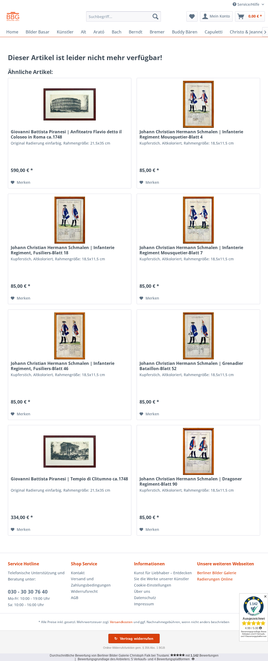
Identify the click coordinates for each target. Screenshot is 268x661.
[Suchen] (155, 16)
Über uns (142, 591)
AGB (74, 597)
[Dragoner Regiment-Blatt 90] (198, 451)
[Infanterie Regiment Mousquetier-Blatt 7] (198, 220)
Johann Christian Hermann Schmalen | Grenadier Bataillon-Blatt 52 (191, 366)
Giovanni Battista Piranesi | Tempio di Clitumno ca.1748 (69, 479)
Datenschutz (145, 597)
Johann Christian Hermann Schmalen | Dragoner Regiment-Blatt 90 (190, 481)
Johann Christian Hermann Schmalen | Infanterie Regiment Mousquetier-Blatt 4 (191, 134)
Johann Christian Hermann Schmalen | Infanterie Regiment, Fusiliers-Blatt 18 (62, 250)
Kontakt (78, 572)
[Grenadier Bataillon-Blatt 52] (198, 335)
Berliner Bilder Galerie (216, 572)
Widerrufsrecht (84, 591)
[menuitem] (123, 16)
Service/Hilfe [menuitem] (248, 4)
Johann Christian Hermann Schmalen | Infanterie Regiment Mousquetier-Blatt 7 (191, 250)
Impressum (144, 603)
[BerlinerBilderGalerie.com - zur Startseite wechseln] (13, 17)
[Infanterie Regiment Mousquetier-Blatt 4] (198, 104)
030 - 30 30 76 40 (28, 591)
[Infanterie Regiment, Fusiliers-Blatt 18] (70, 220)
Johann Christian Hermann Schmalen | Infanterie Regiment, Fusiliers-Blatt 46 (62, 366)
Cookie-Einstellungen (152, 585)
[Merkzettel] (192, 16)
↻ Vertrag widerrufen (133, 638)
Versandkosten (121, 622)
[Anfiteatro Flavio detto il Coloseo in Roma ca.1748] (70, 104)
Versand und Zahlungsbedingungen (91, 582)
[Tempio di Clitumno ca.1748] (70, 451)
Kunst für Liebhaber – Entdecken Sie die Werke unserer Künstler (163, 576)
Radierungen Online (215, 579)
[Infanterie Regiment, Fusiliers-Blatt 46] (70, 335)
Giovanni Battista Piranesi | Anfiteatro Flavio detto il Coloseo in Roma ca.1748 (66, 134)
